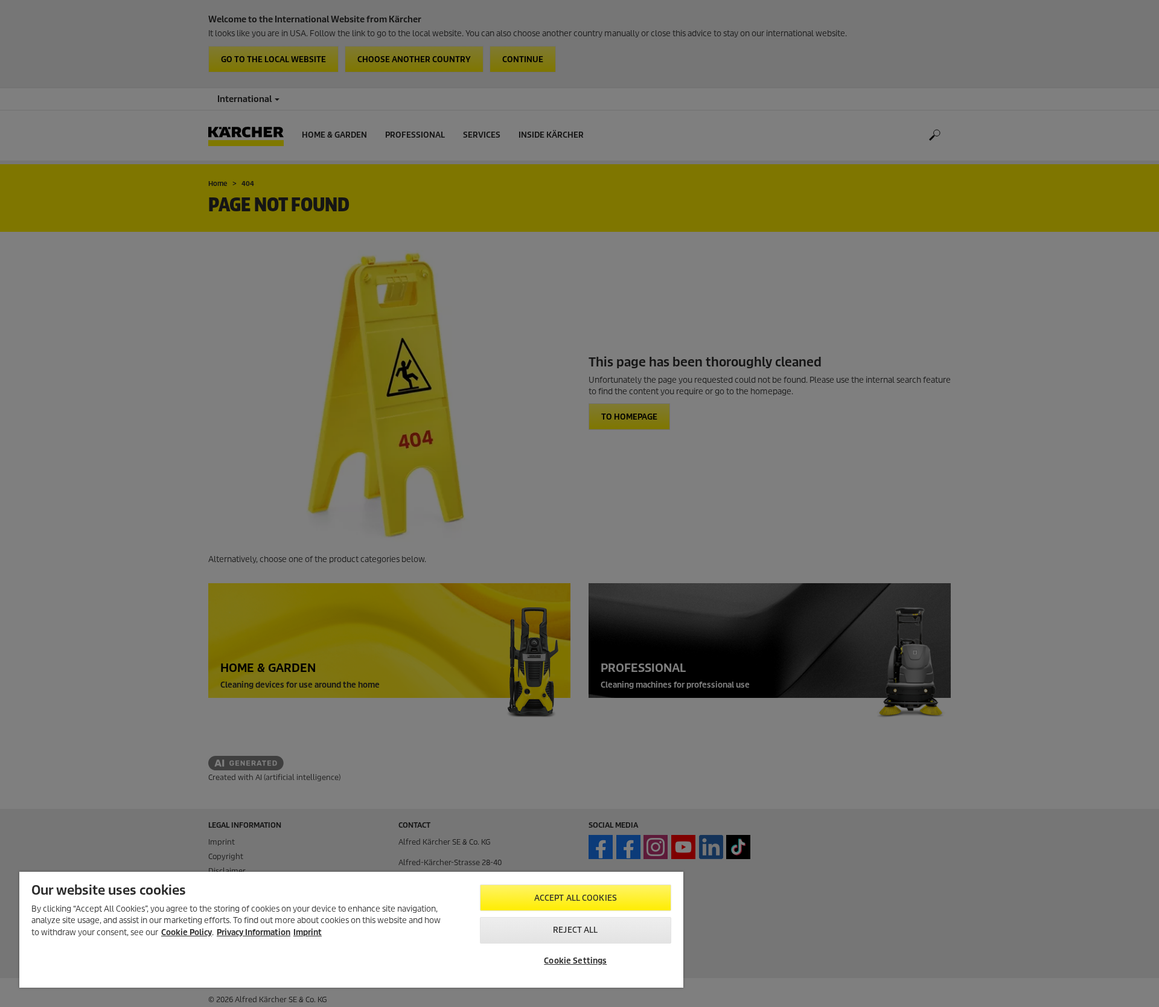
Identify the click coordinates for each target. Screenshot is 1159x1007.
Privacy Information (253, 932)
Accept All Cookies (575, 898)
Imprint (307, 932)
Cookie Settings (575, 961)
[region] (351, 930)
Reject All (575, 930)
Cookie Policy (186, 932)
